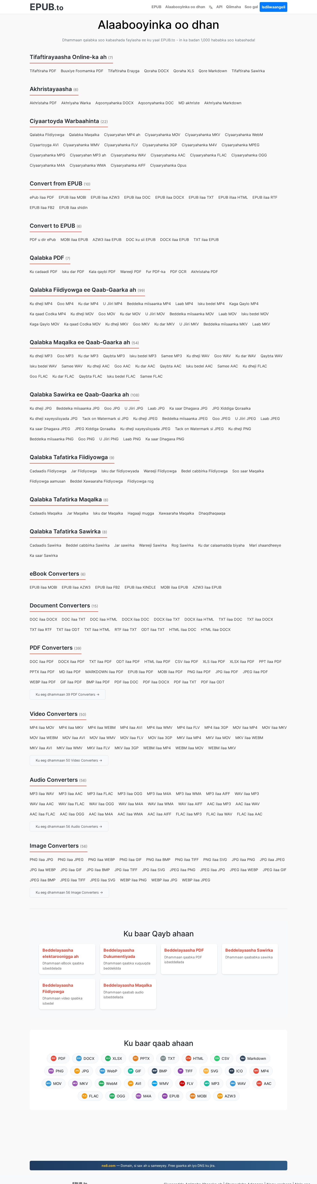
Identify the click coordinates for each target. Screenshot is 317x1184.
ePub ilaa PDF (42, 197)
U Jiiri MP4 (112, 303)
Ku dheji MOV (82, 313)
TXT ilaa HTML (97, 629)
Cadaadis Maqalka (46, 513)
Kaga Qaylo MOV (44, 324)
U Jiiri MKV (189, 324)
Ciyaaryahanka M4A (47, 165)
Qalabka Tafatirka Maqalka (66, 499)
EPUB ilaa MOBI (72, 197)
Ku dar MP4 (88, 303)
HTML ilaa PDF (157, 661)
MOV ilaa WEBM (44, 737)
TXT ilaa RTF (41, 629)
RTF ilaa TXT (126, 629)
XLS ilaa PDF (214, 661)
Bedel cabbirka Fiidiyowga (204, 471)
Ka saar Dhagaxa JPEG (50, 428)
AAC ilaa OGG (72, 814)
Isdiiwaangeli (273, 7)
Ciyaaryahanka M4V (199, 145)
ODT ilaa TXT (153, 629)
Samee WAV (72, 366)
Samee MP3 (171, 356)
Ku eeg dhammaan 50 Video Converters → (69, 760)
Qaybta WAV (272, 356)
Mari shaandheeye (265, 545)
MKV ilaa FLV (98, 748)
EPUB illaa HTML (233, 197)
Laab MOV (228, 313)
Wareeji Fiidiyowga (160, 471)
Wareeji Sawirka (153, 545)
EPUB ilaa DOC (137, 197)
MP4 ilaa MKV (71, 727)
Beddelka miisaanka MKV (226, 324)
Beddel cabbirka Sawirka (88, 545)
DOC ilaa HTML (103, 619)
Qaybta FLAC (90, 376)
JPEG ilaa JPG (212, 869)
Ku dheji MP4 (41, 303)
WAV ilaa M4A (131, 803)
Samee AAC (227, 366)
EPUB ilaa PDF (140, 671)
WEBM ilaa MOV (189, 748)
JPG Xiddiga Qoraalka (231, 408)
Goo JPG (112, 408)
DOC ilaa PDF (42, 661)
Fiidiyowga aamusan (47, 481)
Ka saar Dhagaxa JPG (188, 408)
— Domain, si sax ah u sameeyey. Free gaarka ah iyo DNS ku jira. (158, 1166)
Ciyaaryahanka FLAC (208, 155)
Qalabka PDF (47, 257)
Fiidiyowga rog (140, 481)
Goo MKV (141, 324)
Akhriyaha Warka (76, 103)
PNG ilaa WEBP (101, 859)
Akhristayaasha (51, 89)
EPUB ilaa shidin (73, 207)
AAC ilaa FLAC (42, 814)
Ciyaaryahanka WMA (88, 165)
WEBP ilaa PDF (43, 682)
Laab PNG (132, 439)
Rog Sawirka (182, 545)
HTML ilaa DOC (182, 629)
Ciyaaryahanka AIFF (128, 165)
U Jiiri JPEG (245, 418)
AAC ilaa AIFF (159, 814)
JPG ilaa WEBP (43, 869)
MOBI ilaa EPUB (74, 239)
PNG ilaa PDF (199, 671)
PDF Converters (51, 647)
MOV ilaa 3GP (160, 737)
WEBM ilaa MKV (222, 748)
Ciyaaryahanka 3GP (159, 145)
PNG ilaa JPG (41, 859)
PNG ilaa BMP (158, 859)
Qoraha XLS (183, 70)
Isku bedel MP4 (211, 303)
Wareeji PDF (130, 271)
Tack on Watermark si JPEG (199, 428)
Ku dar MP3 (88, 356)
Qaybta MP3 (114, 356)
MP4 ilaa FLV (188, 727)
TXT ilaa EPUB (206, 239)
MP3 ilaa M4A (159, 793)
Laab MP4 (184, 303)
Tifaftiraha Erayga (123, 70)
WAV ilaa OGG (101, 803)
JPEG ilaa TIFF (72, 880)
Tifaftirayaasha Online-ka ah (68, 57)
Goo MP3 (65, 356)
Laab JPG (156, 408)
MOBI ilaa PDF (170, 671)
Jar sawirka (124, 545)
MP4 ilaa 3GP (216, 727)
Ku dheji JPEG (145, 418)
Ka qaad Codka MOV (82, 324)
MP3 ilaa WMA (188, 793)
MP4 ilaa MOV (42, 727)
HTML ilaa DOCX (215, 629)
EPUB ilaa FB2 (42, 207)
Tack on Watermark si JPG (105, 418)
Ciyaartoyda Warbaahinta (64, 121)
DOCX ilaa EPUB (174, 239)
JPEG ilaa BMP (42, 880)
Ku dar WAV (246, 356)
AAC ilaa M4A (101, 814)
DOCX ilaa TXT (167, 619)
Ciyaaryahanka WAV (128, 155)
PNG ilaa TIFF (187, 859)
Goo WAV (222, 356)
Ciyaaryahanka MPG (47, 155)
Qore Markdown (213, 70)
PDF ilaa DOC (126, 682)
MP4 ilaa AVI (131, 727)
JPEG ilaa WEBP (244, 869)
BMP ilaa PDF (98, 682)
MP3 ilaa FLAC (100, 793)
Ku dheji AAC (98, 366)
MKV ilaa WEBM (249, 737)
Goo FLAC (39, 376)
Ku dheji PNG (239, 428)
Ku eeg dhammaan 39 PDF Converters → (68, 694)
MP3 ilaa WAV (42, 793)
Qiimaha (233, 6)
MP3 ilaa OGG (130, 793)
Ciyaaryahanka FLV (121, 145)
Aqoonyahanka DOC (156, 103)
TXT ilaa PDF (100, 661)
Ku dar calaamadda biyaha (221, 545)
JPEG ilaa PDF (255, 671)
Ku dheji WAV (198, 356)
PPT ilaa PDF (270, 661)
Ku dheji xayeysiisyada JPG (54, 418)
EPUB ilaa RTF (264, 197)
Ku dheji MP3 (41, 356)
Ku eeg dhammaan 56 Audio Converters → (69, 826)
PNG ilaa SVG (215, 859)
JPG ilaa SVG (153, 869)
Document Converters (60, 605)
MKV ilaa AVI (41, 748)
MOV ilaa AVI (73, 737)
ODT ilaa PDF (128, 661)
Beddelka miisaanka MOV (192, 313)
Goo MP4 (65, 303)
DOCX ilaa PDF (71, 661)
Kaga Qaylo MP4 (244, 303)
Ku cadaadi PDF (43, 271)
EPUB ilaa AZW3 (105, 197)
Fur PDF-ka (155, 271)
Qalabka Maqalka (84, 134)
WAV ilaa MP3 (247, 793)
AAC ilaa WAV (248, 803)
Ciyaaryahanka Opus (168, 165)
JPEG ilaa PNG (182, 869)
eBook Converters (54, 573)
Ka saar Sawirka (44, 555)
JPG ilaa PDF (226, 671)
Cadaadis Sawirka (45, 545)
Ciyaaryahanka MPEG (240, 145)
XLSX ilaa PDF (242, 661)
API (219, 6)
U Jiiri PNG (109, 439)
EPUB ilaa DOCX (169, 197)
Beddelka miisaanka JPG (78, 408)
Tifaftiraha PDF (43, 70)
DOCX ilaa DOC (135, 619)
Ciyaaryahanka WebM (244, 134)
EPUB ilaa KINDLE (140, 587)
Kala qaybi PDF (102, 271)
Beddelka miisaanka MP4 (149, 303)
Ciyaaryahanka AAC (168, 155)
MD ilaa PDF (70, 671)
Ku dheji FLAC (255, 366)
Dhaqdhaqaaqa (212, 513)
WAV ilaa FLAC (71, 803)
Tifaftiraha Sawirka (248, 70)
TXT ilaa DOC (230, 619)
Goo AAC (122, 366)
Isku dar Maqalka (108, 513)
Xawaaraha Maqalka (176, 513)
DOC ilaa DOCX (43, 619)
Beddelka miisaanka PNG (52, 439)
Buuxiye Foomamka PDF (82, 70)
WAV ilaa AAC (42, 803)
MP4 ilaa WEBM (102, 727)
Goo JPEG (221, 418)
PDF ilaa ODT (212, 682)
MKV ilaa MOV (218, 737)
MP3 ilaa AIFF (218, 793)
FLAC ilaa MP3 (189, 814)
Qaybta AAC (170, 366)
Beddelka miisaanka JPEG (185, 418)
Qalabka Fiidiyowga (47, 134)
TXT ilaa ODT (68, 629)
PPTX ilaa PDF (42, 671)
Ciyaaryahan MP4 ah (122, 134)
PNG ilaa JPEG (71, 859)
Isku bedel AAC (199, 366)
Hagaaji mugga (141, 513)
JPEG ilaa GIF (274, 869)
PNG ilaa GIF (131, 859)
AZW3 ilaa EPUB (107, 239)
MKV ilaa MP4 (189, 737)
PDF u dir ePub (43, 239)
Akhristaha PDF (43, 103)
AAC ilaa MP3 (219, 803)
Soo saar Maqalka (248, 471)
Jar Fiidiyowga (84, 471)
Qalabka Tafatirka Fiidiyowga (69, 457)
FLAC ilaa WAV (219, 814)
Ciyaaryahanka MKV (202, 134)
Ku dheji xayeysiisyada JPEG (145, 428)
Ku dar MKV (164, 324)
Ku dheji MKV (116, 324)
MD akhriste (189, 103)
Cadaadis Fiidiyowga (48, 471)
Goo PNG (86, 439)
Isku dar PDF (73, 271)
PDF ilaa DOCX (156, 682)
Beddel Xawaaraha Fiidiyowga (96, 481)
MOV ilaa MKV (274, 727)
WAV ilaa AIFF (190, 803)
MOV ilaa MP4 (245, 727)
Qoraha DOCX (156, 70)
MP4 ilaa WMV (159, 727)
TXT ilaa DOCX (260, 619)
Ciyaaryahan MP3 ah (88, 155)
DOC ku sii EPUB (140, 239)
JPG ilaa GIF (71, 869)
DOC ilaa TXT (73, 619)
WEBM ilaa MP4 (157, 748)
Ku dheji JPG (41, 408)
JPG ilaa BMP (98, 869)
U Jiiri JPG (134, 408)
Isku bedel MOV (255, 313)
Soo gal (251, 6)
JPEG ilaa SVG (102, 880)
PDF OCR (178, 271)
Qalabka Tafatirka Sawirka (65, 531)
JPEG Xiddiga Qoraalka (95, 428)
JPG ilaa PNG (243, 859)
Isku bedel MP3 (142, 356)
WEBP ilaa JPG (164, 880)
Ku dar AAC (145, 366)
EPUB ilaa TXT (201, 197)
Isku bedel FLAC (121, 376)
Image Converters (54, 845)
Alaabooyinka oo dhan (185, 6)
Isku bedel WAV (43, 366)
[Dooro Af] (210, 6)
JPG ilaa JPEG (272, 859)
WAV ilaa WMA (161, 803)
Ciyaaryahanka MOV (162, 134)
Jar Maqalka (77, 513)
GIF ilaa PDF (71, 682)
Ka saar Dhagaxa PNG (165, 439)
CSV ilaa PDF (186, 661)
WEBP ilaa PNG (133, 880)
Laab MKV (261, 324)
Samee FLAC (151, 376)
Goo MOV (106, 313)
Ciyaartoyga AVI (44, 145)
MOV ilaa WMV (103, 737)
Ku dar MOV (130, 313)
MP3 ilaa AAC (71, 793)
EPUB (157, 6)
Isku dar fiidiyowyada (120, 471)
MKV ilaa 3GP (127, 748)
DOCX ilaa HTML (199, 619)
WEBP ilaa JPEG (196, 880)
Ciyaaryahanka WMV (81, 145)
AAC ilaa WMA (130, 814)
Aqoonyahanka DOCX (114, 103)
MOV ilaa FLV (131, 737)
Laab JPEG (270, 418)
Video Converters (54, 713)
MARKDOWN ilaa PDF (104, 671)
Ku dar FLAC (63, 376)
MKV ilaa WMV (69, 748)
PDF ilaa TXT (185, 682)
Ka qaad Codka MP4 (48, 313)
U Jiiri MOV (155, 313)
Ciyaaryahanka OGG (249, 155)
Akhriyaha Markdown (222, 103)
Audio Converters (54, 779)
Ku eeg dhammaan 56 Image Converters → (69, 892)
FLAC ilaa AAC (249, 814)
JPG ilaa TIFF (125, 869)
